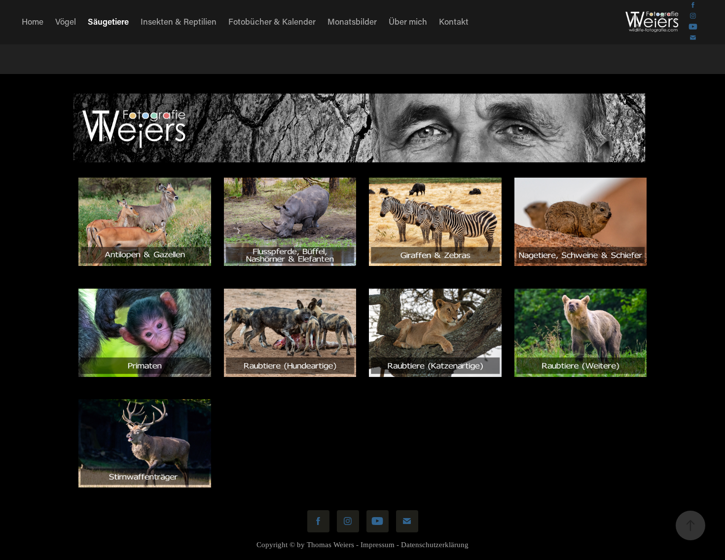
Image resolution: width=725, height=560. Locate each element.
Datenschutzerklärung (435, 545)
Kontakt (454, 21)
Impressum (378, 545)
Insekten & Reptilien (179, 21)
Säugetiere (108, 21)
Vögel (65, 21)
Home (32, 21)
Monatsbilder (352, 21)
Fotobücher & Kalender (272, 21)
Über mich (408, 21)
